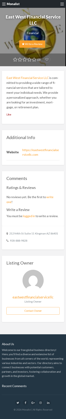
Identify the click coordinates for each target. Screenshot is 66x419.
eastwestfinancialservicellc (33, 297)
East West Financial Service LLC (27, 78)
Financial (33, 33)
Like (8, 114)
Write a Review (33, 43)
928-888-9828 (18, 240)
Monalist (13, 4)
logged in (29, 216)
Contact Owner (33, 310)
